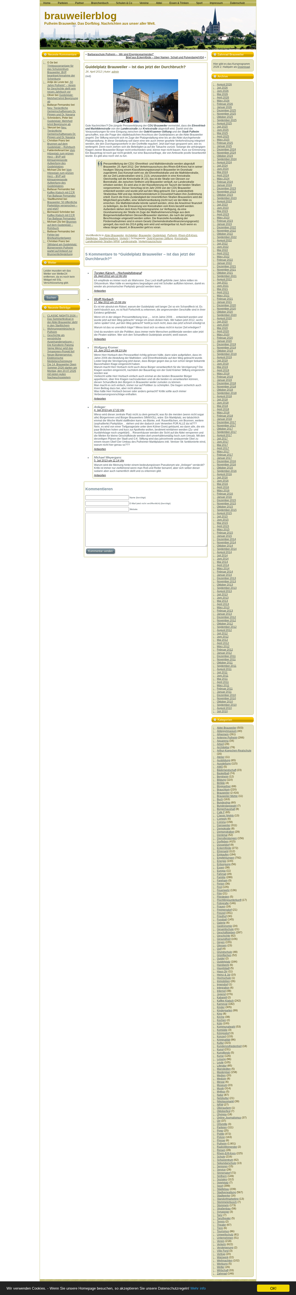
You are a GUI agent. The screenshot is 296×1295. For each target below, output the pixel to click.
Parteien (222, 1127)
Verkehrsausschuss (150, 241)
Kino (219, 1013)
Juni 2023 (223, 207)
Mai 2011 (222, 678)
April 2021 (223, 292)
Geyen (221, 942)
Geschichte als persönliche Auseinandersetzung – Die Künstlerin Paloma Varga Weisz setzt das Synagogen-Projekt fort (60, 343)
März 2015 (223, 529)
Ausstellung (224, 763)
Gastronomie (224, 926)
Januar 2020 (224, 341)
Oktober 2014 (225, 545)
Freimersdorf (224, 909)
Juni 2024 (223, 168)
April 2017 (223, 448)
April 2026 (223, 97)
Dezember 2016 (226, 461)
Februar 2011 (225, 688)
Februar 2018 (225, 415)
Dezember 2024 (226, 149)
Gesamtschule (225, 929)
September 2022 (227, 237)
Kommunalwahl (226, 1026)
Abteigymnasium (227, 731)
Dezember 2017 (226, 422)
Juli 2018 (222, 399)
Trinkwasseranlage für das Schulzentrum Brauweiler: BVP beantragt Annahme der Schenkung (61, 72)
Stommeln (223, 1205)
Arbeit (220, 744)
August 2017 (224, 435)
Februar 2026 (225, 103)
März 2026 (223, 100)
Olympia (222, 1114)
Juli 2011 (222, 672)
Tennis (221, 1221)
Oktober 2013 (225, 584)
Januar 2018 (224, 419)
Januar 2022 (224, 263)
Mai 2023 (222, 211)
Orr (219, 1120)
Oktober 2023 (225, 194)
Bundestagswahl (227, 805)
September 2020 (227, 315)
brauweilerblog (80, 15)
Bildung (221, 779)
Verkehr (124, 238)
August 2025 (224, 123)
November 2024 (226, 152)
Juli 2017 (222, 438)
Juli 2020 (222, 321)
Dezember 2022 (226, 227)
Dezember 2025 (226, 110)
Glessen (222, 945)
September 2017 (227, 432)
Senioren (222, 1166)
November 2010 (226, 698)
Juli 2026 (222, 87)
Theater (221, 1224)
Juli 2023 (222, 204)
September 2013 (227, 587)
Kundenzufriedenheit (229, 1046)
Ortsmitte (222, 1124)
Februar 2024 (225, 181)
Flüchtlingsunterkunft (229, 900)
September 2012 (227, 626)
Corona (221, 822)
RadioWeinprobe (227, 1146)
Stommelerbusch (227, 1202)
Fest (219, 887)
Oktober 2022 (225, 233)
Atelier (220, 757)
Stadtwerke (223, 1195)
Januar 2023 (224, 224)
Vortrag (221, 1254)
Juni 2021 (223, 285)
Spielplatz (223, 1182)
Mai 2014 (222, 561)
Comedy (222, 818)
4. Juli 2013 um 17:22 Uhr (109, 410)
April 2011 (223, 682)
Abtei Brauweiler (114, 235)
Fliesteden (223, 896)
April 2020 (223, 331)
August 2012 (224, 630)
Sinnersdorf (224, 1172)
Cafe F (221, 812)
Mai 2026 (222, 94)
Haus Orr (222, 971)
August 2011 (224, 669)
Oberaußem (224, 1107)
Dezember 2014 (226, 539)
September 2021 (227, 276)
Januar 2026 (224, 107)
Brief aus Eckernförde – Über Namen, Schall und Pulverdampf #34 (165, 57)
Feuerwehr (223, 890)
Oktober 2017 (225, 428)
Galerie (221, 922)
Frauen (221, 906)
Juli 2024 (222, 165)
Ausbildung (223, 760)
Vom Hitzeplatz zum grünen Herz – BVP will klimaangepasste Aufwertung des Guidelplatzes (61, 158)
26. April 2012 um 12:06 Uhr (110, 276)
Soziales (222, 1179)
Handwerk (223, 964)
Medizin (221, 1078)
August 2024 (224, 162)
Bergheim (222, 776)
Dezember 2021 (226, 266)
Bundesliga (223, 802)
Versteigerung (225, 1247)
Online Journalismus (229, 1117)
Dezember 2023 (226, 188)
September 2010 (227, 704)
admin (115, 71)
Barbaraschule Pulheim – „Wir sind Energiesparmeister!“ (121, 54)
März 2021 (223, 295)
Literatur (222, 1065)
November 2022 (226, 230)
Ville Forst (223, 1250)
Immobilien (223, 981)
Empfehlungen (225, 857)
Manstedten (224, 1068)
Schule (221, 1156)
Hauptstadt (223, 968)
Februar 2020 (225, 337)
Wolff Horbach (104, 299)
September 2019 (227, 354)
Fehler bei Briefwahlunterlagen (59, 236)
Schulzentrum (225, 1159)
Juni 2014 (223, 558)
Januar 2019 (224, 380)
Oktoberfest (223, 1111)
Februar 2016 (225, 493)
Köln (219, 1023)
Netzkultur (223, 1098)
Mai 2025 (222, 133)
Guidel (221, 958)
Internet (221, 990)
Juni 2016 (223, 480)
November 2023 (226, 191)
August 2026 (224, 84)
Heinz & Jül (223, 974)
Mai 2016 (222, 484)
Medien (221, 1075)
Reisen (221, 1150)
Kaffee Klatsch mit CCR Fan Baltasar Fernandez (61, 194)
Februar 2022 (225, 259)
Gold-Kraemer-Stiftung (160, 238)
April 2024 (223, 175)
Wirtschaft (222, 1270)
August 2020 (224, 318)
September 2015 (227, 510)
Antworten (100, 290)
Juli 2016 (222, 477)
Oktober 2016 (225, 467)
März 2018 (223, 412)
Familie (221, 877)
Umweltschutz (225, 1234)
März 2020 (223, 334)
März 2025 (223, 139)
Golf (219, 948)
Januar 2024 (224, 185)
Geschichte (223, 935)
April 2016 (223, 487)
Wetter (220, 1267)
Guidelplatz (159, 235)
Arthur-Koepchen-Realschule (234, 750)
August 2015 (224, 513)
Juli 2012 (222, 633)
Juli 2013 (222, 594)
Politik (220, 1133)
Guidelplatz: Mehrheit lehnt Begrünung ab (62, 98)
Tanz (220, 1215)
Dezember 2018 (226, 383)
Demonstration (225, 831)
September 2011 (226, 665)
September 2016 (227, 471)
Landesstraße (129, 241)
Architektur (131, 235)
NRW (220, 1104)
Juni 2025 (223, 129)
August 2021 (224, 279)
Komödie (222, 1029)
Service (221, 1169)
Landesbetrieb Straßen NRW (103, 241)
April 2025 (223, 136)
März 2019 (223, 373)
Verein (220, 1241)
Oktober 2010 (225, 701)
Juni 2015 (223, 519)
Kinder (221, 1007)
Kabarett (222, 997)
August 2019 (224, 357)
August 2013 (224, 591)
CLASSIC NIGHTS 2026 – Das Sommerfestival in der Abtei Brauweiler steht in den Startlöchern (62, 320)
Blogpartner (224, 786)
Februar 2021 (225, 298)
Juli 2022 (222, 243)
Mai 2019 (222, 367)
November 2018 (226, 386)
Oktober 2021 (225, 272)
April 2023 (223, 214)
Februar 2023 (225, 220)
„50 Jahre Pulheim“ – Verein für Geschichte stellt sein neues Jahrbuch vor (61, 87)
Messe (221, 1081)
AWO (220, 766)
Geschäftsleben (226, 932)
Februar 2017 (225, 454)
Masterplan (223, 1072)
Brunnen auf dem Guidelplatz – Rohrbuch (61, 145)
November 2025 (226, 113)
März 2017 (223, 451)
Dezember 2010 (226, 695)
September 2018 (227, 393)
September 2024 (227, 159)
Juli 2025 (222, 126)
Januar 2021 (224, 302)
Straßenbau (224, 1208)
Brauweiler (145, 235)
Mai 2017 (222, 445)
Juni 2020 (223, 324)
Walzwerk (222, 1257)
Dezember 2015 (226, 500)
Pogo (220, 1130)
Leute (220, 1062)
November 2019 (226, 347)
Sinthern (222, 1176)
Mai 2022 (222, 250)
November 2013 (226, 581)
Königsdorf (223, 1033)
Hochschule (224, 977)
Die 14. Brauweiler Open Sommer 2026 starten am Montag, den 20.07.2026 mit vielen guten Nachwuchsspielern (62, 371)
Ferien (220, 883)
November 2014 (226, 542)
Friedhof (222, 916)
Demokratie (224, 828)
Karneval (222, 1003)
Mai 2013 (222, 600)
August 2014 (224, 552)
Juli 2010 (222, 711)
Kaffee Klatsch (225, 1000)
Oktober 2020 (225, 311)
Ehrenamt (222, 851)
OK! (273, 1288)
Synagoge (223, 1211)
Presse (221, 1140)
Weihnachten (225, 1260)
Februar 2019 (225, 376)
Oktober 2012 (225, 623)
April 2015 (223, 526)
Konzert (221, 1036)
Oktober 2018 (225, 389)
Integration (223, 987)
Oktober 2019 (225, 350)
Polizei (221, 1137)
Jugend (221, 994)
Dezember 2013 (226, 578)
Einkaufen (223, 854)
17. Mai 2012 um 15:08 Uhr (110, 302)
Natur (220, 1094)
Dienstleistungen (227, 838)
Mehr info (198, 1288)
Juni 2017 (223, 441)
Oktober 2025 (225, 116)
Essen (220, 867)
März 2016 (223, 490)
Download (244, 66)
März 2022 (223, 256)
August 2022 (224, 240)
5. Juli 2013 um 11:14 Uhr (109, 460)
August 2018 (224, 396)
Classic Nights (225, 815)
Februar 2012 (225, 649)
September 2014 (227, 548)
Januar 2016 (224, 497)
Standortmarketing (228, 1198)
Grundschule (224, 951)
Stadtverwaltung (108, 238)
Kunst (220, 1049)
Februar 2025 (225, 142)
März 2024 (223, 178)
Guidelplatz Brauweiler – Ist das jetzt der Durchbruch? (135, 67)
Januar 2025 (224, 146)
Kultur (220, 1042)
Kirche (220, 1016)
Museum (222, 1085)
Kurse (220, 1055)
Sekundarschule (226, 1163)
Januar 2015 (224, 535)
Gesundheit (224, 938)
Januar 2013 (224, 613)
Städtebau (92, 238)
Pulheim (172, 235)
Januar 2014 (224, 574)
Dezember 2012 (226, 617)
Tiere (220, 1228)
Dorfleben (223, 841)
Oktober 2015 (225, 506)
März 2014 (223, 568)
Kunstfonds (223, 1052)
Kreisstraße (181, 238)
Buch (220, 799)
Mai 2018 (222, 406)
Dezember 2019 (226, 344)
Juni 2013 (223, 597)
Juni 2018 (223, 402)
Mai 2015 (222, 522)
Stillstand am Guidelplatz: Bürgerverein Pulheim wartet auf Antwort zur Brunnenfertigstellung (62, 249)
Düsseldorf (223, 844)
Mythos (221, 1091)
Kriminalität (223, 1039)
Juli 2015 (222, 516)
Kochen (221, 1020)
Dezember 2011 (226, 656)
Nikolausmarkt (225, 1101)
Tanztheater (224, 1218)
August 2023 (224, 201)
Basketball (223, 773)
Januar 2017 (224, 458)
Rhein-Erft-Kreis (187, 235)
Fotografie (223, 903)
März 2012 (223, 646)
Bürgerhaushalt (226, 809)
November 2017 (226, 425)
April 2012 (223, 643)
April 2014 (223, 565)
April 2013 (223, 604)
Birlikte (221, 783)
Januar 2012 (224, 652)
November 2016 (226, 464)
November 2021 (226, 269)
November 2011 (226, 659)
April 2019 (223, 370)
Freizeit (221, 913)
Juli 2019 (222, 360)
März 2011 (223, 685)
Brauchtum (223, 789)
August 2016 (224, 474)
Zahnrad (222, 1273)
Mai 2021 (222, 289)
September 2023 (227, 198)
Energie (221, 861)
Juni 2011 (222, 675)
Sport (220, 1185)
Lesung (221, 1059)
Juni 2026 (223, 90)
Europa (221, 870)
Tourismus (223, 1231)
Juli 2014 (222, 555)
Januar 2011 (224, 691)
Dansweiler (223, 825)
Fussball (222, 919)
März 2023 (223, 217)
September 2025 (227, 120)
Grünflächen (224, 955)
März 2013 (223, 607)
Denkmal (222, 835)
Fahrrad (221, 874)
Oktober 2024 (225, 155)
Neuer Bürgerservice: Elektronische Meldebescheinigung (59, 358)
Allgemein (223, 734)
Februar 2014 (225, 571)
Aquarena (223, 740)
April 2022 (223, 253)
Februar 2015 (225, 532)
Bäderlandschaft (226, 770)
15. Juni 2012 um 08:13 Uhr (110, 350)
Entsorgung (224, 864)
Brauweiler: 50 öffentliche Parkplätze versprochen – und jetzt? (62, 205)
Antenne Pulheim (227, 737)
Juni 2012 (223, 636)
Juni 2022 (223, 246)
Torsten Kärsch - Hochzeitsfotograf (118, 273)
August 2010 (224, 708)
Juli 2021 (222, 282)
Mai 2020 (222, 328)
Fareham (222, 880)
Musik (220, 1088)
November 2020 (226, 308)
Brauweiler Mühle (227, 796)
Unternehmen (225, 1237)
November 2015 (226, 503)
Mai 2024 (222, 172)
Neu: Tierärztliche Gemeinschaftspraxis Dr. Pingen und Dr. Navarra (61, 111)
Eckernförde (224, 848)
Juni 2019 (223, 363)
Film (219, 893)
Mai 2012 (222, 639)
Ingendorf (222, 984)
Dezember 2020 (226, 305)
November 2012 (226, 620)
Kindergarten (224, 1010)
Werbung (222, 1263)
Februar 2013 (225, 610)
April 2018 (223, 409)
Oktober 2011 (225, 662)
